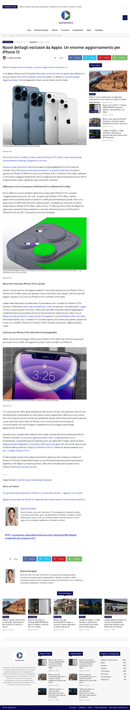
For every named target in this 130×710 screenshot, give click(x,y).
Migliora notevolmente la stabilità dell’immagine (27, 316)
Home (4, 35)
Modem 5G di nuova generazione (29, 437)
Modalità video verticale (73, 316)
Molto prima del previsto (24, 466)
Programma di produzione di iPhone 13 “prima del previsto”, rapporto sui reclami (43, 493)
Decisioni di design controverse (32, 76)
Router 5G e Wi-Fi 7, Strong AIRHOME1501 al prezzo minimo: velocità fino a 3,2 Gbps (51, 7)
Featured (108, 617)
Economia (93, 125)
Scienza (92, 94)
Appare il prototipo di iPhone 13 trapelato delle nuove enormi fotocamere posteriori (44, 499)
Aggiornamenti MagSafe (15, 444)
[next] (125, 6)
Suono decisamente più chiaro (38, 306)
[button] (125, 17)
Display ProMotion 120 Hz (40, 447)
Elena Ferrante (15, 58)
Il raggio (82, 306)
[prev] (121, 6)
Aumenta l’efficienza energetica (46, 444)
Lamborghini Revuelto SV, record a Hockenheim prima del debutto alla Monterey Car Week (115, 623)
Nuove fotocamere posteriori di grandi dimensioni (45, 170)
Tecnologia (11, 35)
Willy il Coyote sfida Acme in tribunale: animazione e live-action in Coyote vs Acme (107, 98)
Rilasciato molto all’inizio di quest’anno (54, 73)
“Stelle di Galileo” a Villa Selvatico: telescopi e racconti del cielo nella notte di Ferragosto (115, 134)
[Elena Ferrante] (5, 58)
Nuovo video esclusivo (15, 167)
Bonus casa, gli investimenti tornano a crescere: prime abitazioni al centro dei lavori (115, 121)
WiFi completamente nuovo (62, 437)
